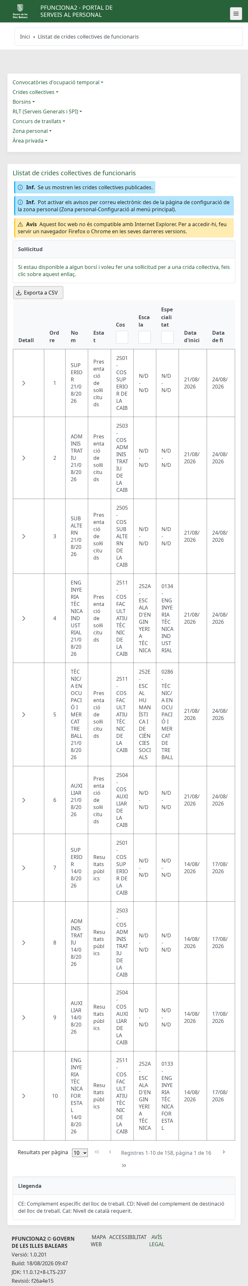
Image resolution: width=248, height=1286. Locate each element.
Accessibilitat (128, 1237)
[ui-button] (236, 13)
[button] (23, 383)
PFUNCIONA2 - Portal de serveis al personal (76, 11)
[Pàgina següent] (224, 1152)
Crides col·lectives (34, 92)
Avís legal (156, 1241)
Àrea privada (28, 140)
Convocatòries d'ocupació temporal (56, 82)
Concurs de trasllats (37, 121)
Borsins (22, 101)
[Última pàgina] (124, 1166)
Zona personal (30, 130)
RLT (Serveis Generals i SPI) (45, 111)
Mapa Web (98, 1241)
